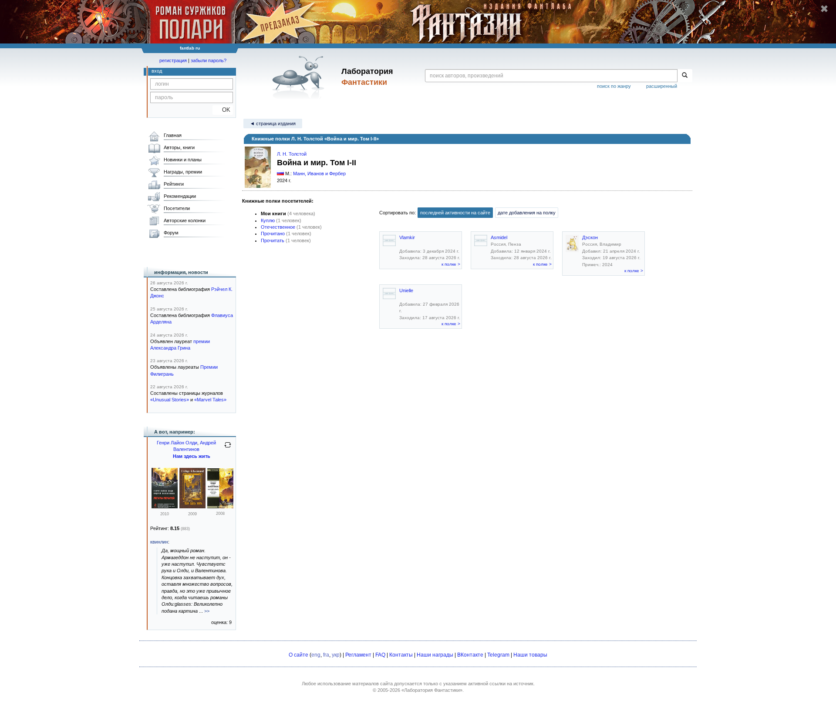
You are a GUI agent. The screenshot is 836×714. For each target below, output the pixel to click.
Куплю (268, 220)
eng (315, 655)
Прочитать (272, 240)
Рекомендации (180, 196)
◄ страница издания (273, 123)
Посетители (177, 208)
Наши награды (435, 655)
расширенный (661, 86)
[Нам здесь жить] (192, 506)
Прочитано (273, 233)
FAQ (380, 655)
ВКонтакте (470, 655)
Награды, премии (183, 171)
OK (222, 110)
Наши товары (530, 655)
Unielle (406, 290)
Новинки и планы (183, 159)
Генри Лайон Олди (177, 442)
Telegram (498, 655)
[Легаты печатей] (165, 506)
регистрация (173, 60)
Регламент (358, 655)
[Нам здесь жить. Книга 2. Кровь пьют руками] (220, 506)
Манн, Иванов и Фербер (319, 173)
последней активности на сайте (455, 212)
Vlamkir (407, 237)
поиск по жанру (614, 86)
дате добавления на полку (527, 212)
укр (336, 655)
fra (326, 655)
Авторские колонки (185, 220)
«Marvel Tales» (210, 399)
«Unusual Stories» (169, 399)
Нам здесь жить (191, 456)
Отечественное (278, 227)
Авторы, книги (179, 147)
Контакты (401, 655)
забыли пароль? (208, 60)
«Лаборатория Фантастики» (431, 690)
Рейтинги (174, 184)
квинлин (159, 541)
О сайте (298, 655)
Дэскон (590, 237)
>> (206, 611)
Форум (171, 232)
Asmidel (499, 237)
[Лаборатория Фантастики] (299, 77)
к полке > (451, 264)
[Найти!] (684, 75)
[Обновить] (227, 448)
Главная (173, 135)
